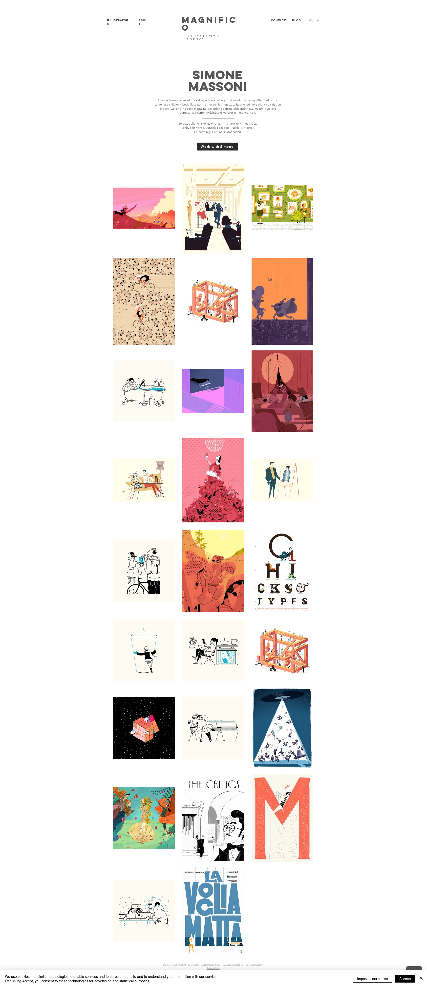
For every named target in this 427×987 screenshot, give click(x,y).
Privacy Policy (213, 968)
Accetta (405, 978)
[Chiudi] (421, 978)
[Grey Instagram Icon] (311, 20)
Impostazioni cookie (372, 978)
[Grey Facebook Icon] (318, 20)
